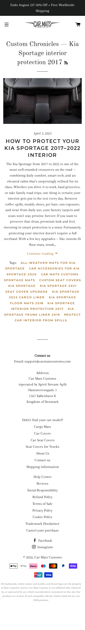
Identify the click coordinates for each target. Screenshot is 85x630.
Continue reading (40, 253)
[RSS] (66, 63)
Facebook (44, 540)
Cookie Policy (42, 517)
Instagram (45, 547)
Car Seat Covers (42, 440)
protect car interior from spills (48, 317)
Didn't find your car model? (42, 420)
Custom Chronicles (32, 44)
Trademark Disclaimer (43, 524)
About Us (42, 453)
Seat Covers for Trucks (42, 447)
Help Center (43, 477)
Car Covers (42, 433)
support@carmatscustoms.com (47, 361)
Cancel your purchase (42, 530)
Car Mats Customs (48, 557)
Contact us (42, 460)
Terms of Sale (42, 504)
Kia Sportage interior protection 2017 (43, 306)
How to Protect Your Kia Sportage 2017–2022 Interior (42, 148)
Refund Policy (42, 497)
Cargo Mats (42, 427)
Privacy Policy (42, 510)
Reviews (42, 483)
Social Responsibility (42, 490)
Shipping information (42, 467)
